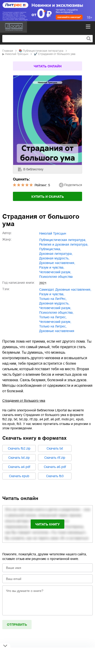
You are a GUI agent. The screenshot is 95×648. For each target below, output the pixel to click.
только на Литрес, (53, 317)
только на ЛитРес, (53, 299)
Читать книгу (47, 524)
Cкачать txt (55, 448)
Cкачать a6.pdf (55, 467)
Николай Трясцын (16, 54)
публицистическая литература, (62, 240)
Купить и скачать (47, 196)
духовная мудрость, (54, 258)
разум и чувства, (51, 267)
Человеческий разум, (55, 322)
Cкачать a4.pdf (19, 467)
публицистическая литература (43, 50)
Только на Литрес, (53, 326)
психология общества (56, 276)
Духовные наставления (56, 331)
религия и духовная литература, (63, 244)
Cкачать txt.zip (19, 457)
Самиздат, (46, 289)
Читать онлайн (48, 66)
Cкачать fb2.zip (19, 448)
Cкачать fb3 (55, 476)
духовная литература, (56, 253)
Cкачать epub (19, 476)
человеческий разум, (55, 272)
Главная (7, 50)
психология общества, (56, 312)
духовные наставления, (57, 263)
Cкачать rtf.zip (54, 457)
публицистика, (50, 249)
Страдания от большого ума (23, 400)
